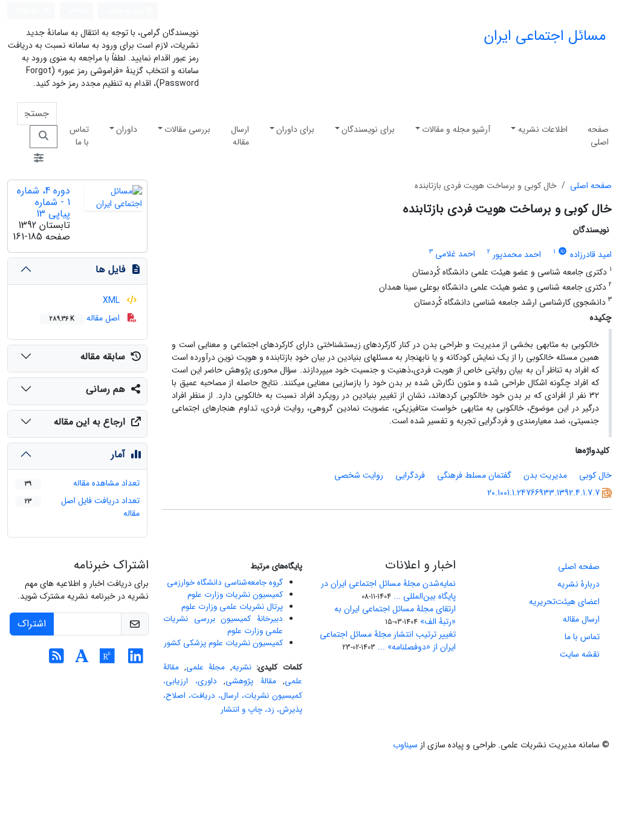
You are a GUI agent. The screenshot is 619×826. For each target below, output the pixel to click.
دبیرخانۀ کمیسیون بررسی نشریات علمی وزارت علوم (223, 625)
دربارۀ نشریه (578, 584)
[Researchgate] (107, 659)
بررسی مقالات (187, 129)
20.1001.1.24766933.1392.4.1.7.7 (543, 492)
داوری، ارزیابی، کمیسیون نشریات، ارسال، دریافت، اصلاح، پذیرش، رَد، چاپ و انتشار (232, 695)
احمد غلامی (455, 254)
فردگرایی (410, 475)
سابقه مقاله (102, 356)
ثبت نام (79, 10)
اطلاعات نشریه (543, 129)
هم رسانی (105, 389)
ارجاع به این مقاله (89, 421)
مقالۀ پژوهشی (250, 681)
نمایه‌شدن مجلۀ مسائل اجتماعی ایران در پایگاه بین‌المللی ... (388, 590)
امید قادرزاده (591, 254)
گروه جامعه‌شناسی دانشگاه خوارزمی (225, 582)
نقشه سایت (580, 654)
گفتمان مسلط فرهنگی (474, 475)
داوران (126, 129)
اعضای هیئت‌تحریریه (564, 601)
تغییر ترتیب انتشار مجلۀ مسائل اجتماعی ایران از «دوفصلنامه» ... (388, 641)
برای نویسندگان (368, 129)
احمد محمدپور (517, 254)
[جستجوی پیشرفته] (38, 159)
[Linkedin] (136, 659)
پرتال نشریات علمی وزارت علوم (232, 606)
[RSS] (57, 659)
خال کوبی (595, 475)
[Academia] (82, 659)
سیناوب (405, 745)
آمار (118, 454)
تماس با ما (79, 136)
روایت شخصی (358, 475)
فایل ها (110, 269)
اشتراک (32, 623)
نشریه (241, 667)
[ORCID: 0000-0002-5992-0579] (563, 251)
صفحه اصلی (598, 136)
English (29, 11)
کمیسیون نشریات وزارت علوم (235, 594)
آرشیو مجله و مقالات (456, 129)
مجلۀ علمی (205, 667)
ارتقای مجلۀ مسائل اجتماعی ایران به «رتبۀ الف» (395, 615)
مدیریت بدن (545, 475)
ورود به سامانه (127, 11)
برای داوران (295, 129)
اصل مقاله (86, 318)
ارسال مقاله (240, 136)
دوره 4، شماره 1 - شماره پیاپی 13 (43, 202)
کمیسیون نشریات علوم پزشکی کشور (223, 643)
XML (112, 300)
